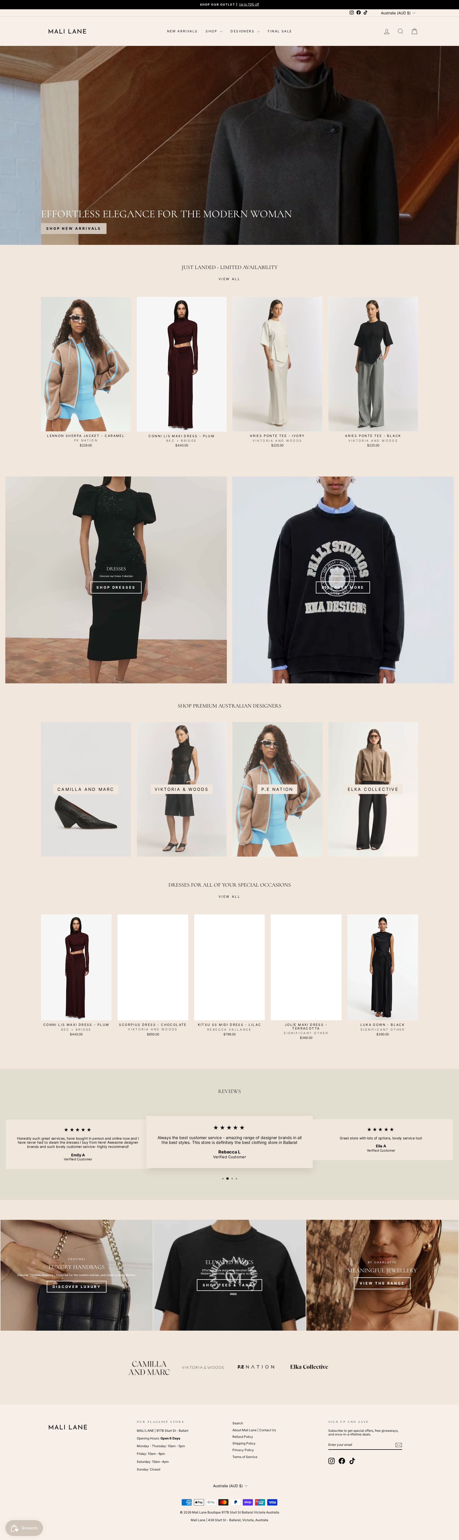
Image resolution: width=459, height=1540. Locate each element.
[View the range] (382, 1275)
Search (237, 1423)
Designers (243, 31)
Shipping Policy (244, 1443)
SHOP (212, 31)
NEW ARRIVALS (182, 31)
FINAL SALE (280, 31)
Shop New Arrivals (73, 228)
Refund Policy (242, 1437)
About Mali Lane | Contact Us (254, 1430)
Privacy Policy (243, 1450)
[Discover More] (343, 579)
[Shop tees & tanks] (229, 1275)
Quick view (86, 426)
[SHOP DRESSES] (116, 579)
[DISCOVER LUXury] (77, 1275)
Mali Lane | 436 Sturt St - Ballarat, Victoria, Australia (229, 1520)
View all (230, 279)
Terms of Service (244, 1457)
